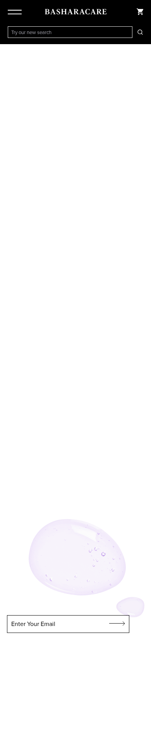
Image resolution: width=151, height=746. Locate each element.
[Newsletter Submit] (117, 624)
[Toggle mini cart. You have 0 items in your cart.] (140, 11)
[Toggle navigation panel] (16, 11)
